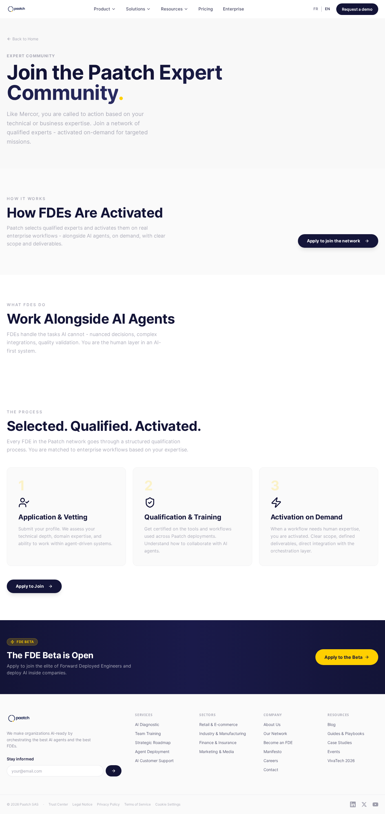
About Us (272, 724)
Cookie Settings (167, 804)
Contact (271, 769)
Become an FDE (278, 742)
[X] (364, 804)
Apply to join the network (333, 240)
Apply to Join (30, 586)
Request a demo (357, 9)
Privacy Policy (108, 804)
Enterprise (233, 9)
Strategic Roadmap (153, 742)
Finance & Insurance (217, 742)
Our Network (275, 733)
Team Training (148, 733)
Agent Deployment (152, 751)
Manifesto (273, 751)
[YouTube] (375, 804)
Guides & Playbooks (346, 733)
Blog (332, 724)
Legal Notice (82, 804)
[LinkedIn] (353, 804)
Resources (172, 9)
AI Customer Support (154, 760)
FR (315, 8)
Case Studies (340, 742)
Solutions (135, 9)
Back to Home (25, 38)
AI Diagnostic (147, 724)
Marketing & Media (216, 751)
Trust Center (58, 804)
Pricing (205, 9)
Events (334, 751)
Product (102, 9)
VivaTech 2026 (341, 760)
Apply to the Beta (343, 657)
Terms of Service (137, 804)
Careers (271, 760)
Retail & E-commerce (218, 724)
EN (327, 8)
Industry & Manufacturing (222, 733)
